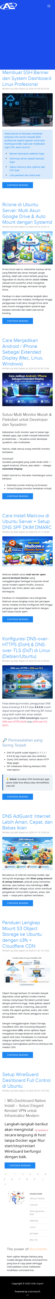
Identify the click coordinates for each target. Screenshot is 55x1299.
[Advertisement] (27, 41)
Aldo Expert (37, 1283)
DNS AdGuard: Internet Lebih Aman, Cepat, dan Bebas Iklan (27, 822)
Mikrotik (34, 1220)
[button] (49, 6)
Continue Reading (17, 185)
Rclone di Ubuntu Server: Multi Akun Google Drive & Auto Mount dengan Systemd (27, 213)
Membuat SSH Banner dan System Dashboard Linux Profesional (26, 78)
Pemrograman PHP (37, 1213)
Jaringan (34, 1233)
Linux (32, 1227)
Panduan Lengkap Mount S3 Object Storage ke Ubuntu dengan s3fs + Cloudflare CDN (22, 934)
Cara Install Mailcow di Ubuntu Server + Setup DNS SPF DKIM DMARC (27, 521)
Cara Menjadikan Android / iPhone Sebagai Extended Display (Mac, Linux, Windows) (22, 352)
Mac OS (34, 1239)
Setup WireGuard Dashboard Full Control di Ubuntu (26, 1080)
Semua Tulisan (37, 1198)
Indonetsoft (34, 1291)
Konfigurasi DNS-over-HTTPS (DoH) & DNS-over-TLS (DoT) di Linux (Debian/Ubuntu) (26, 647)
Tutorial (34, 1204)
